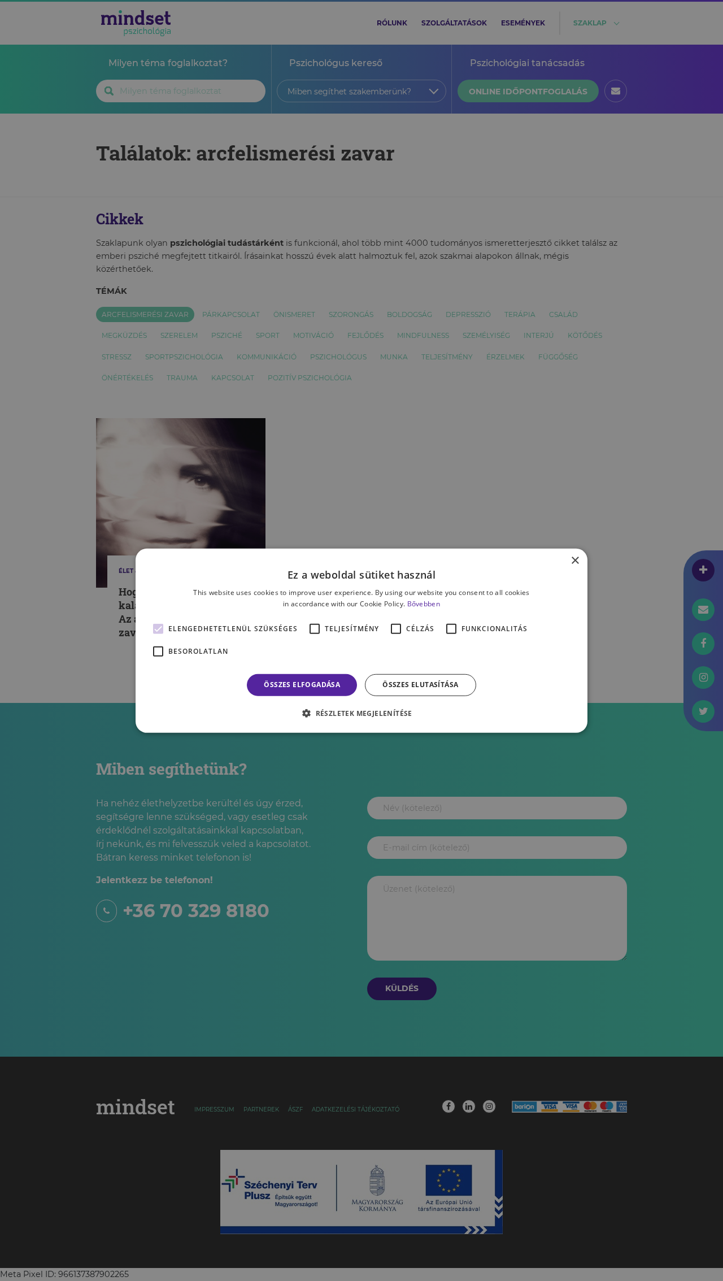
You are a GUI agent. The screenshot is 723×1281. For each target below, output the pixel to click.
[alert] (361, 640)
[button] (361, 713)
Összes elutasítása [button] (420, 684)
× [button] (574, 560)
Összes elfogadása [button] (302, 684)
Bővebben (423, 604)
